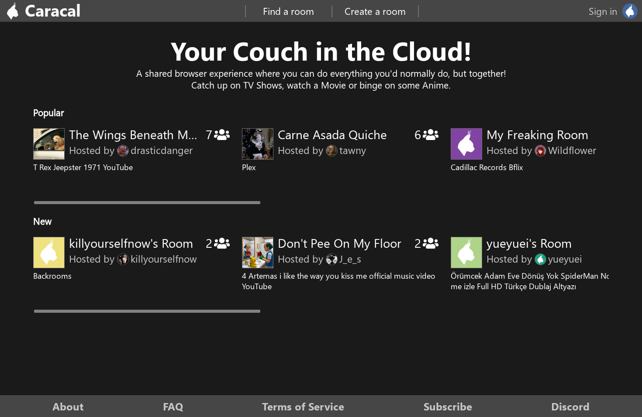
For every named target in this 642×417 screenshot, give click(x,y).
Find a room (288, 10)
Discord (570, 406)
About (67, 406)
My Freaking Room (537, 134)
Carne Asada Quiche (332, 134)
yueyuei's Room (529, 243)
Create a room (375, 10)
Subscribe (448, 406)
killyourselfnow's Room (131, 243)
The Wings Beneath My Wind (147, 134)
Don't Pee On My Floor (339, 243)
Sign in (603, 10)
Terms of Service (303, 406)
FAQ (173, 406)
